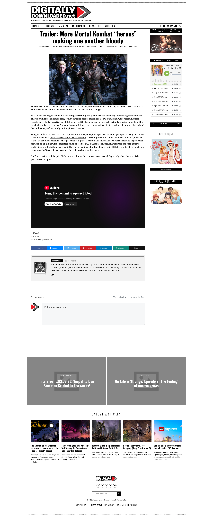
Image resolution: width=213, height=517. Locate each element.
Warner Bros (122, 46)
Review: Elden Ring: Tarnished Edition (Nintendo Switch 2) (106, 447)
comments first (137, 297)
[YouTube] (164, 26)
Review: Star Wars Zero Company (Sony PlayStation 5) (137, 447)
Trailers (114, 46)
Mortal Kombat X (92, 46)
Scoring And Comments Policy (126, 505)
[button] (119, 493)
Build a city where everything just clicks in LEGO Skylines (167, 447)
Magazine (63, 26)
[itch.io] (167, 26)
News (101, 46)
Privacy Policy (109, 505)
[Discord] (176, 26)
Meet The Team (96, 505)
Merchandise (78, 26)
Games (35, 26)
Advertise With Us (82, 505)
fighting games (68, 46)
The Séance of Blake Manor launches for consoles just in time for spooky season (44, 448)
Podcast (50, 26)
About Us (110, 26)
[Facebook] (160, 26)
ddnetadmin (45, 46)
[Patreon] (171, 26)
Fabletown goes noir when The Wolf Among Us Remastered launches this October (75, 448)
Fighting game (57, 46)
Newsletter (95, 26)
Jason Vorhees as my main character (68, 137)
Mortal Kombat (80, 46)
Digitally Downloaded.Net (119, 500)
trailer (107, 46)
